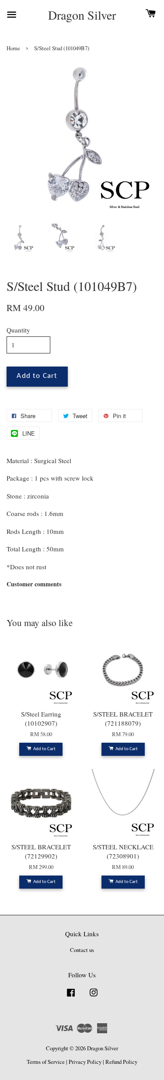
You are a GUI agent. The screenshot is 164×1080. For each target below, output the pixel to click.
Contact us (82, 950)
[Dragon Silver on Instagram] (93, 996)
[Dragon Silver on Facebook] (71, 996)
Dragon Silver (82, 15)
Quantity (18, 329)
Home (13, 48)
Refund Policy (121, 1062)
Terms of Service (46, 1062)
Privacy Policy (85, 1062)
